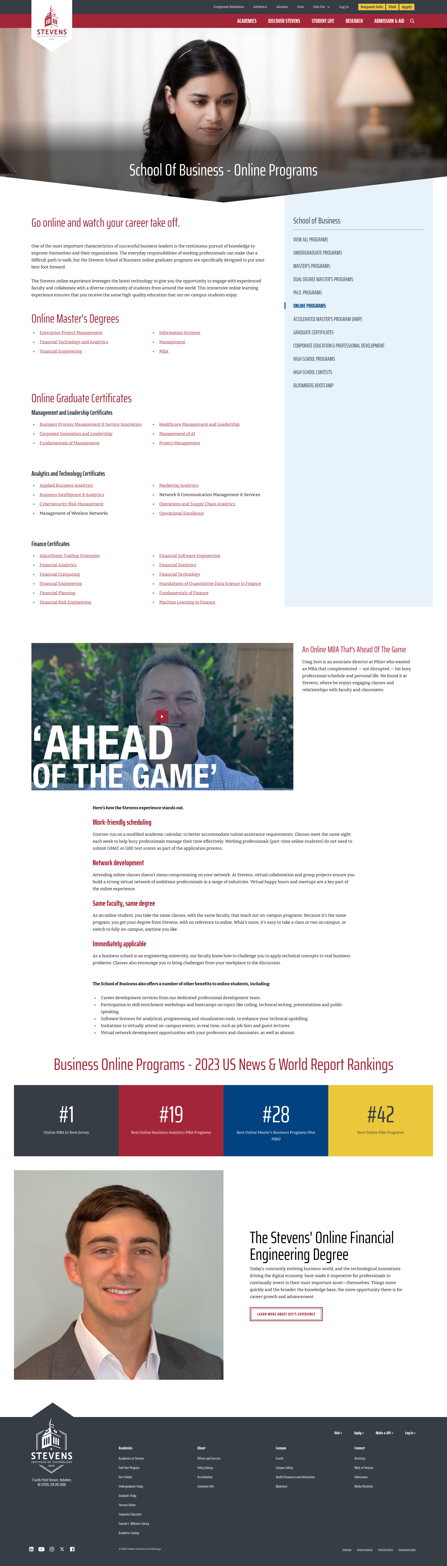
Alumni (282, 7)
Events (280, 1458)
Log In (344, 7)
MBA (164, 351)
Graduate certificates (313, 332)
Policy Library (205, 1468)
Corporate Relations (228, 7)
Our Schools (125, 1477)
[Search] (412, 21)
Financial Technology (179, 574)
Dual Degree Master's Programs (323, 279)
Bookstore (281, 1486)
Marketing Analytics (179, 485)
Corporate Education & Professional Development (339, 345)
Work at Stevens (364, 1468)
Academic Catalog (129, 1533)
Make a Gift (383, 1433)
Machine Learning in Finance (187, 602)
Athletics (260, 7)
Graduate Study (127, 1495)
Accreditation (205, 1477)
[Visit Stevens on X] (62, 1549)
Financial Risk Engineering (65, 602)
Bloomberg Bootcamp (313, 385)
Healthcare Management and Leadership (199, 424)
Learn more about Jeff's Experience (286, 1314)
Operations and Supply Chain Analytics (197, 504)
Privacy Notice (364, 1549)
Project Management (179, 443)
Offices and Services (208, 1458)
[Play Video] (162, 716)
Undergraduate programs (317, 252)
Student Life (323, 21)
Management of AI (177, 433)
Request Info (372, 7)
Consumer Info (205, 1486)
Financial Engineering (61, 351)
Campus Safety (284, 1468)
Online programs (309, 305)
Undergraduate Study (131, 1486)
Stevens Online (127, 1505)
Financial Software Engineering (189, 555)
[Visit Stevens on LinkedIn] (31, 1549)
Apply (407, 7)
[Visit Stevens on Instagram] (52, 1549)
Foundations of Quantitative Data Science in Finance (210, 583)
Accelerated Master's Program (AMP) (327, 319)
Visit (392, 7)
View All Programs (310, 239)
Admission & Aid (389, 21)
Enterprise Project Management (71, 332)
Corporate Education (130, 1514)
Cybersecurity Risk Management (72, 504)
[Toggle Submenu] (328, 7)
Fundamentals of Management (70, 443)
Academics (247, 21)
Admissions (361, 1477)
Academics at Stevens (131, 1458)
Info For (319, 7)
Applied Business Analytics (66, 485)
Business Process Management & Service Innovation (91, 424)
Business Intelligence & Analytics (72, 494)
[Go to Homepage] (51, 26)
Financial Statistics (177, 565)
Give (300, 7)
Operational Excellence (181, 513)
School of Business (316, 221)
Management (172, 342)
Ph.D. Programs (307, 292)
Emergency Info (407, 1549)
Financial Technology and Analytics (74, 342)
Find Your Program (129, 1468)
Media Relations (364, 1486)
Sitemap (347, 1549)
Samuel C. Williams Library (134, 1523)
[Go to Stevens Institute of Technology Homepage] (51, 1445)
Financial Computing (60, 574)
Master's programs (311, 266)
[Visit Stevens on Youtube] (41, 1549)
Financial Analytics (58, 565)
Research (354, 21)
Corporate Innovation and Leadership (76, 433)
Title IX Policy (385, 1549)
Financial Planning (57, 592)
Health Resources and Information (295, 1477)
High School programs (314, 359)
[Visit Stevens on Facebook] (72, 1549)
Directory (360, 1458)
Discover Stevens (284, 21)
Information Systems (179, 332)
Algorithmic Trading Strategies (70, 555)
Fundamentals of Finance (184, 592)
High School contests (312, 372)
